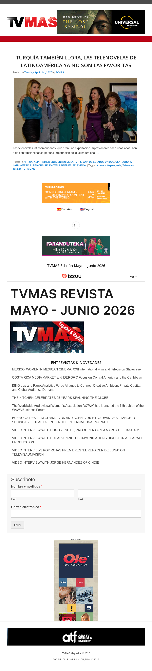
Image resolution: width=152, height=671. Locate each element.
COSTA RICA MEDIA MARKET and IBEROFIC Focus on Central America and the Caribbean (77, 377)
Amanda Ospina (106, 165)
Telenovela (129, 165)
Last (80, 499)
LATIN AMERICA (22, 165)
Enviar (17, 525)
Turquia (17, 169)
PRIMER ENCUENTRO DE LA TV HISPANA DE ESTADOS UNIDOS (77, 162)
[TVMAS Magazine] (32, 22)
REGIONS (38, 165)
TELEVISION (79, 165)
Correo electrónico (26, 507)
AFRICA (28, 162)
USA (118, 162)
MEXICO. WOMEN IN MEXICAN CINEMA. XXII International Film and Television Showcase (76, 369)
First (13, 499)
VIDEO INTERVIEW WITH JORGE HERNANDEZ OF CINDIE (55, 462)
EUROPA (127, 162)
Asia (118, 165)
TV (23, 169)
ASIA (37, 162)
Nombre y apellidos (26, 486)
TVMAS (60, 72)
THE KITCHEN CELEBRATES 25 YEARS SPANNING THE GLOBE (60, 397)
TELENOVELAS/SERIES (58, 165)
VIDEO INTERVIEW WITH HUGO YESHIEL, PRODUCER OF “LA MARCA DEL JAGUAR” (75, 430)
